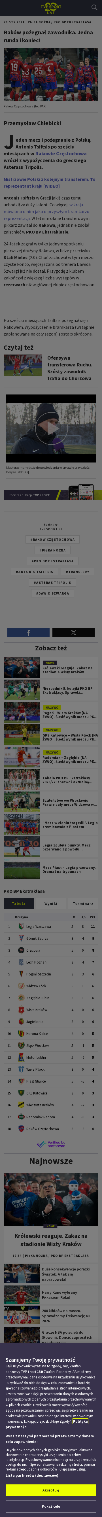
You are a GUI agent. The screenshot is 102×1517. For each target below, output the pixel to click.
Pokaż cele (51, 1506)
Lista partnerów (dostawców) (32, 1475)
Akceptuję (50, 1490)
